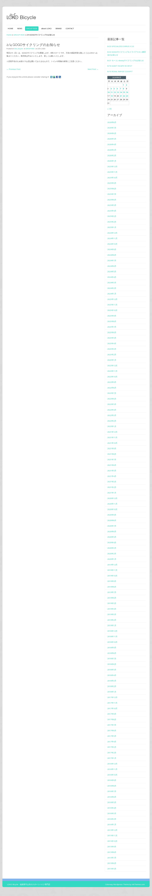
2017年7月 (111, 725)
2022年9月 (111, 382)
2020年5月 (111, 537)
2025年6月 (111, 199)
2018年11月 (112, 636)
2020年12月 (112, 498)
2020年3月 (111, 548)
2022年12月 (112, 365)
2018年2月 (111, 686)
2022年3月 (111, 415)
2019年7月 (111, 592)
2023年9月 (111, 316)
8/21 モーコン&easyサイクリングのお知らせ (125, 60)
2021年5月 (111, 470)
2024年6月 (111, 266)
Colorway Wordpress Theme (117, 884)
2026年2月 (111, 155)
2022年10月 (112, 376)
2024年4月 (111, 277)
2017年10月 (112, 708)
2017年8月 (111, 719)
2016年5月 (111, 802)
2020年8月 (111, 520)
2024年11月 (112, 238)
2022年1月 (111, 426)
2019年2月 (111, 620)
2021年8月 (111, 454)
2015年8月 (111, 852)
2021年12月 (112, 432)
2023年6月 (111, 332)
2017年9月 (111, 714)
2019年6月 (111, 598)
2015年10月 (112, 841)
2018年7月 (111, 658)
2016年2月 (111, 819)
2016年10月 (112, 775)
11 (112, 92)
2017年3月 (111, 747)
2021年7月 (111, 459)
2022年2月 (111, 421)
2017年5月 (111, 736)
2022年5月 (111, 404)
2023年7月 (111, 327)
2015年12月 (112, 830)
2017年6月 (111, 730)
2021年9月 (111, 448)
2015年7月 (111, 857)
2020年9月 (111, 515)
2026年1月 (111, 161)
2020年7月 (111, 526)
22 (124, 96)
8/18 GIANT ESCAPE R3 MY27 (119, 66)
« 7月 (109, 109)
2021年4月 (111, 476)
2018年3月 (111, 680)
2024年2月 (111, 288)
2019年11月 (112, 570)
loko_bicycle (18, 49)
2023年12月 (112, 299)
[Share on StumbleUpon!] (54, 77)
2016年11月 (112, 769)
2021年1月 (111, 492)
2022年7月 (111, 393)
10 (108, 92)
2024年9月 (111, 249)
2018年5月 (111, 669)
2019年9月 (111, 581)
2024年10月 (112, 244)
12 (115, 92)
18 (112, 96)
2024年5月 (111, 271)
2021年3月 (111, 481)
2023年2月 (111, 354)
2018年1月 (111, 692)
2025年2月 (111, 222)
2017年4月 (111, 741)
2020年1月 (111, 559)
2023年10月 (112, 310)
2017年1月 (111, 758)
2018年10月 (112, 642)
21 (121, 96)
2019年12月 (112, 564)
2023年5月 (111, 338)
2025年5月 (111, 205)
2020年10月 (112, 509)
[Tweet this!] (51, 77)
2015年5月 (111, 868)
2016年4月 (111, 808)
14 (121, 92)
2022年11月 (112, 371)
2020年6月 (111, 531)
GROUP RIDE (31, 28)
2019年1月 (111, 625)
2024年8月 (111, 255)
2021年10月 (112, 443)
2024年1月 (111, 293)
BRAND (59, 28)
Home (9, 35)
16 (127, 92)
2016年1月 (111, 824)
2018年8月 (111, 653)
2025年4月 (111, 211)
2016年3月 (111, 813)
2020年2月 (111, 553)
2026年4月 (111, 144)
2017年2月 (111, 752)
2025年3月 (111, 216)
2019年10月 (112, 575)
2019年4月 (111, 609)
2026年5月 (111, 139)
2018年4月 (111, 675)
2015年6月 (111, 863)
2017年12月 (112, 697)
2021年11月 (112, 437)
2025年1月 (111, 227)
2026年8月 (111, 122)
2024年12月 (112, 233)
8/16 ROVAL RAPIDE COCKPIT (120, 71)
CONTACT (70, 28)
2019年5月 (111, 603)
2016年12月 (112, 763)
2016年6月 (111, 797)
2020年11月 (112, 504)
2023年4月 (111, 343)
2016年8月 (111, 786)
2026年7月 (111, 128)
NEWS (19, 28)
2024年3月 (111, 282)
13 (118, 92)
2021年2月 (111, 487)
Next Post (93, 69)
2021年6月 (111, 465)
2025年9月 (111, 183)
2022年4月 (111, 410)
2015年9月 (111, 846)
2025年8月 (111, 188)
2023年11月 (112, 304)
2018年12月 (112, 631)
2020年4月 (111, 542)
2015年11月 (112, 835)
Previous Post (13, 69)
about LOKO (46, 28)
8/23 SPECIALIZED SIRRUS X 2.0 (120, 46)
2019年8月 (111, 587)
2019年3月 (111, 614)
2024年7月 (111, 260)
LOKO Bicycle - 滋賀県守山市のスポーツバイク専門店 (28, 884)
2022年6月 (111, 399)
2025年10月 (112, 177)
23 (127, 96)
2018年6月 (111, 664)
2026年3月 (111, 150)
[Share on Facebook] (57, 77)
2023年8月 (111, 321)
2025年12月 (112, 166)
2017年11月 (112, 703)
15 (124, 92)
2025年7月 (111, 194)
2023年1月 (111, 360)
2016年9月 (111, 780)
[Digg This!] (60, 77)
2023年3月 (111, 349)
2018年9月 (111, 647)
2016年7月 (111, 791)
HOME (10, 28)
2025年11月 (112, 172)
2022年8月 (111, 387)
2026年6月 (111, 133)
